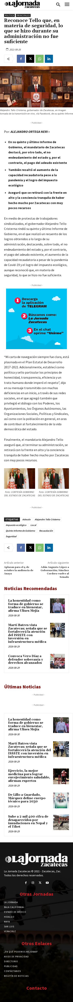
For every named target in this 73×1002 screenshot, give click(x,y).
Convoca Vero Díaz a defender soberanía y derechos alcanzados (25, 659)
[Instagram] (32, 882)
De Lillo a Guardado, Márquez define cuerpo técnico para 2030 (26, 798)
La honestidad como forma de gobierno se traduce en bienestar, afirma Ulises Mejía (25, 606)
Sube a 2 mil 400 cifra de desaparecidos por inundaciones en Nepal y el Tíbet (28, 822)
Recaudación (46, 530)
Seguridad (11, 536)
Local (33, 525)
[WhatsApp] (39, 59)
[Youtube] (47, 882)
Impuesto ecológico (16, 525)
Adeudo (26, 519)
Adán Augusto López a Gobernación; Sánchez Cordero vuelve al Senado (55, 572)
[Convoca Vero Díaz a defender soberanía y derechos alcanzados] (57, 661)
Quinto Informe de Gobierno (20, 530)
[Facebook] (21, 59)
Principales (23, 15)
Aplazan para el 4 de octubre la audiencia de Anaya (18, 570)
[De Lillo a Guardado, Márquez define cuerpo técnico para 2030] (61, 800)
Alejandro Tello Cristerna (47, 519)
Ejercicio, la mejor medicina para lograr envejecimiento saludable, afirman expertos (29, 776)
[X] (30, 59)
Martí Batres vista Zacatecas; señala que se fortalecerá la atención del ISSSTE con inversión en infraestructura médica (27, 633)
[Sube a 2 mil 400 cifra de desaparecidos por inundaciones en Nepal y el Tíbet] (61, 822)
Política (9, 15)
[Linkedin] (49, 59)
